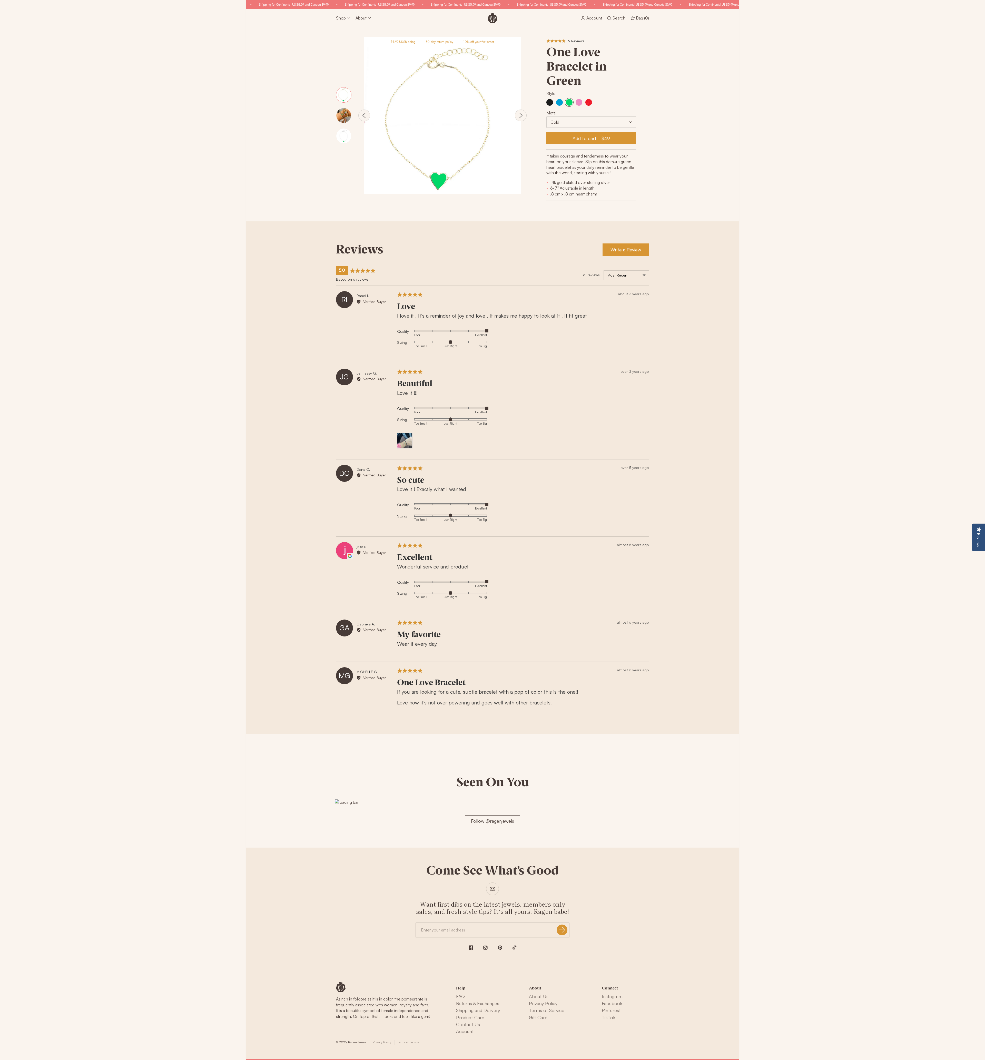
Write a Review (625, 249)
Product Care (470, 1017)
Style (550, 93)
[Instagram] (485, 948)
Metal (551, 112)
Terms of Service (546, 1010)
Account (465, 1031)
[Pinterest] (500, 947)
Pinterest (611, 1010)
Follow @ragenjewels (492, 821)
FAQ (460, 996)
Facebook (612, 1003)
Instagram (612, 996)
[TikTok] (515, 947)
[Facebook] (471, 947)
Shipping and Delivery (478, 1010)
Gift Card (538, 1017)
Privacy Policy (543, 1003)
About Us (538, 996)
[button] (565, 41)
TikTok (608, 1017)
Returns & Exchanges (477, 1003)
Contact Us (468, 1024)
